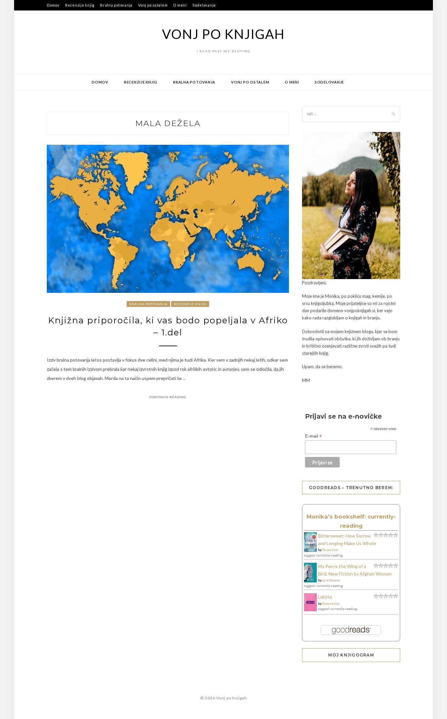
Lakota (325, 596)
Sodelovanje (204, 5)
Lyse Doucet (331, 580)
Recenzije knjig (80, 5)
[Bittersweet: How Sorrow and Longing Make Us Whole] (310, 550)
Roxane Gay (331, 603)
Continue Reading (168, 397)
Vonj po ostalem (153, 5)
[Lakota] (310, 609)
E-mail (313, 436)
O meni (180, 5)
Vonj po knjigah (223, 34)
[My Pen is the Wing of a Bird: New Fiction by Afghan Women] (310, 580)
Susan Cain (330, 550)
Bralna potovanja (116, 5)
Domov (53, 5)
